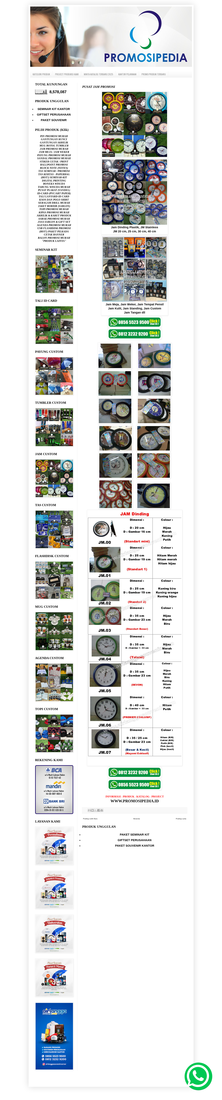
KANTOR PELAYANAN (127, 74)
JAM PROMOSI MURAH (54, 148)
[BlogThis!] (92, 810)
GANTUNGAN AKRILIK (54, 142)
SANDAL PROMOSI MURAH (54, 158)
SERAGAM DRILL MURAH (54, 202)
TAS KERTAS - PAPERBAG (54, 174)
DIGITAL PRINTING (54, 180)
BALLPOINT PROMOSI (54, 164)
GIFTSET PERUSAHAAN (134, 840)
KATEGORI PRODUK (41, 74)
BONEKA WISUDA (54, 183)
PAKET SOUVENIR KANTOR (134, 845)
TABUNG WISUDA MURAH (54, 187)
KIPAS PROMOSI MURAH (54, 212)
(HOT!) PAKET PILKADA (54, 231)
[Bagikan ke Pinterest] (101, 810)
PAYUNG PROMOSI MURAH (54, 155)
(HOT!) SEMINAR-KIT (54, 177)
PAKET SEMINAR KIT (134, 834)
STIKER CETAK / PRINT (54, 161)
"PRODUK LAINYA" (54, 241)
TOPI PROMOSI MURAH (54, 209)
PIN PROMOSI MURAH (54, 136)
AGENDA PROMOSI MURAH (54, 225)
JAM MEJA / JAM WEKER (54, 152)
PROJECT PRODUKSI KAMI (67, 74)
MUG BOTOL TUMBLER (54, 145)
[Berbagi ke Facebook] (98, 810)
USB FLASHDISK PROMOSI (54, 228)
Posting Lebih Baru (90, 819)
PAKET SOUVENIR (54, 120)
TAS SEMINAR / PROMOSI (54, 171)
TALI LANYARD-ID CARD (54, 196)
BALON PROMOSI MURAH (54, 237)
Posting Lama (181, 819)
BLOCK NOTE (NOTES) (54, 168)
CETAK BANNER (54, 234)
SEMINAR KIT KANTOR (54, 109)
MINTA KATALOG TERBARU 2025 (98, 74)
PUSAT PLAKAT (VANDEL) (54, 190)
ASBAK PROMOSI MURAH (54, 218)
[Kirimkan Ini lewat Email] (89, 810)
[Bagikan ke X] (95, 810)
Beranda (136, 819)
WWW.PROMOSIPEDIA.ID (135, 801)
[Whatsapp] (197, 1075)
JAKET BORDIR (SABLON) (54, 206)
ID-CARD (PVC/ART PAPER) (54, 193)
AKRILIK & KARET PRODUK (54, 215)
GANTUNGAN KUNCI (54, 139)
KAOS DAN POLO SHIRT (54, 199)
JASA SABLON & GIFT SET (54, 221)
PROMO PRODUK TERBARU (154, 74)
